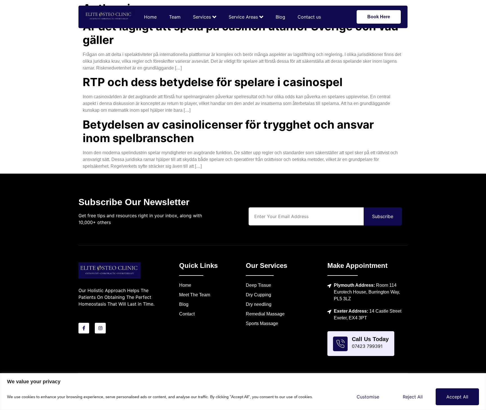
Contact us (309, 17)
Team (175, 17)
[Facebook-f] (83, 328)
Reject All (413, 397)
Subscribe (382, 216)
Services (202, 17)
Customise (368, 397)
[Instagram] (100, 328)
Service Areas (243, 17)
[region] (243, 391)
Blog (280, 17)
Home (150, 17)
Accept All (457, 397)
